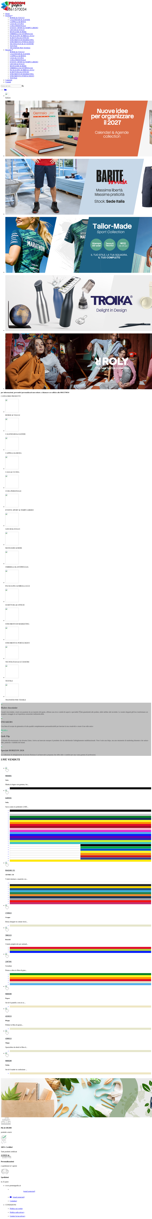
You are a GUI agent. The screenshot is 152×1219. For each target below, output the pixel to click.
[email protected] (29, 1191)
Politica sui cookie (16, 1209)
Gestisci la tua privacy (17, 1216)
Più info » (4, 730)
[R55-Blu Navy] (80, 897)
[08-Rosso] (80, 825)
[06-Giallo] (80, 821)
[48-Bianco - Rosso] (80, 856)
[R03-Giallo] (80, 887)
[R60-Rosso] (80, 901)
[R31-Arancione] (80, 895)
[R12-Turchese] (80, 891)
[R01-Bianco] (80, 883)
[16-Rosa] (80, 829)
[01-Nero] (80, 788)
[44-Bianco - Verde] (80, 847)
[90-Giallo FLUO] (80, 861)
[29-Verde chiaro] (80, 841)
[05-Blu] (80, 819)
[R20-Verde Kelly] (80, 893)
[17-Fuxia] (80, 831)
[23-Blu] (80, 835)
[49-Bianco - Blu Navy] (80, 858)
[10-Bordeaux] (80, 827)
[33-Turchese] (80, 843)
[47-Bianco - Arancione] (80, 854)
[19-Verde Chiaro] (80, 950)
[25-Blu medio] (80, 839)
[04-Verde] (80, 817)
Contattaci (13, 1201)
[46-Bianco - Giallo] (80, 852)
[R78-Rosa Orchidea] (80, 903)
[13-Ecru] (80, 926)
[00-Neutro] (80, 1007)
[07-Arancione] (80, 823)
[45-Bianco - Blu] (80, 850)
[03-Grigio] (80, 815)
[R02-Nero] (80, 885)
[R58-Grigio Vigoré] (80, 899)
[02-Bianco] (80, 813)
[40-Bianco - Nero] (80, 845)
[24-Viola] (80, 837)
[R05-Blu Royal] (80, 889)
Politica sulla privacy (17, 1212)
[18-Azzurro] (80, 833)
